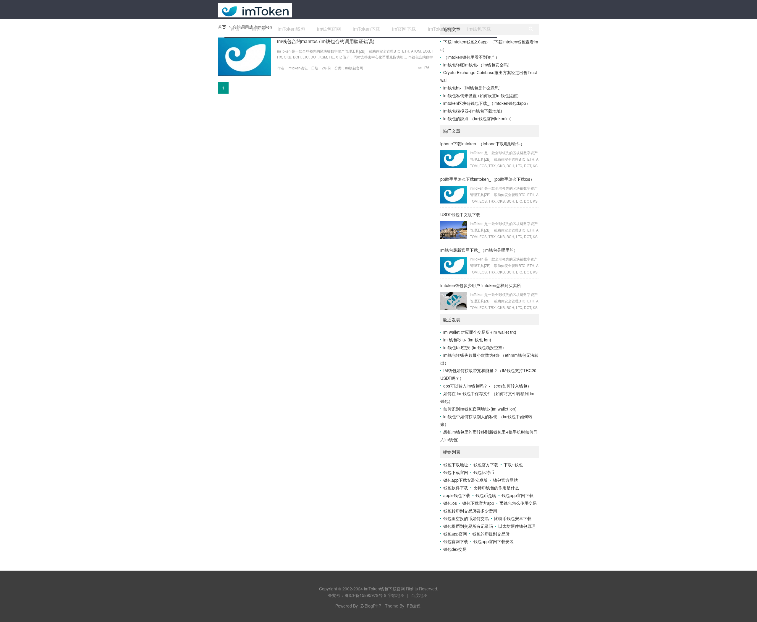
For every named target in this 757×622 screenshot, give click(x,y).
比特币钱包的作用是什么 (496, 488)
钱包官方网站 (505, 480)
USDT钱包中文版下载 (460, 214)
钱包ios (450, 503)
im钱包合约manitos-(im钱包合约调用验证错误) (325, 41)
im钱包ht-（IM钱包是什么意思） (473, 88)
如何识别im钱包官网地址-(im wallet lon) (480, 409)
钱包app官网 (455, 534)
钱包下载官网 (455, 472)
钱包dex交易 (455, 549)
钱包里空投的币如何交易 (466, 518)
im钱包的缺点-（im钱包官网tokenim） (478, 118)
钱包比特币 (483, 472)
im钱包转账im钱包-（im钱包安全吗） (477, 65)
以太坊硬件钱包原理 (517, 526)
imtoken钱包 (298, 67)
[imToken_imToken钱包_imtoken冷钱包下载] (255, 9)
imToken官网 (441, 28)
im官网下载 (404, 28)
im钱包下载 (479, 28)
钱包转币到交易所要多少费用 (470, 511)
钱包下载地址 (455, 465)
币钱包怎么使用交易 (518, 503)
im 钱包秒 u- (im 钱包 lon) (467, 340)
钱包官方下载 (485, 465)
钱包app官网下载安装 (493, 541)
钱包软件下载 (455, 488)
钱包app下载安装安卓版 (465, 480)
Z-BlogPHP (370, 606)
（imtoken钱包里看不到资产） (471, 57)
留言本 (259, 28)
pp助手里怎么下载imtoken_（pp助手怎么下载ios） (487, 179)
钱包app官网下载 (517, 495)
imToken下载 (366, 28)
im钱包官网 (329, 28)
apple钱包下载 (456, 495)
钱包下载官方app (478, 503)
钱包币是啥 (485, 495)
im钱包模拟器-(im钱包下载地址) (472, 111)
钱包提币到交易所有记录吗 (468, 526)
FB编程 (413, 606)
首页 (235, 28)
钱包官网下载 (455, 541)
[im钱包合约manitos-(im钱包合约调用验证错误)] (244, 74)
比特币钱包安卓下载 (512, 518)
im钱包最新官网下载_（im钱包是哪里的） (479, 250)
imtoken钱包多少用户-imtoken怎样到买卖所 (480, 285)
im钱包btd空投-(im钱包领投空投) (473, 347)
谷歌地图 (396, 595)
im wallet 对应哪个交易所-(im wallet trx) (479, 332)
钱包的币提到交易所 (490, 534)
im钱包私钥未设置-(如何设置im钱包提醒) (481, 95)
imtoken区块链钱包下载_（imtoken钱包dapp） (486, 103)
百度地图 (419, 595)
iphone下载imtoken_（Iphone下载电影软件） (482, 143)
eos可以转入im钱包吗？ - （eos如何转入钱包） (487, 386)
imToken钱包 (291, 28)
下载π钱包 (513, 465)
